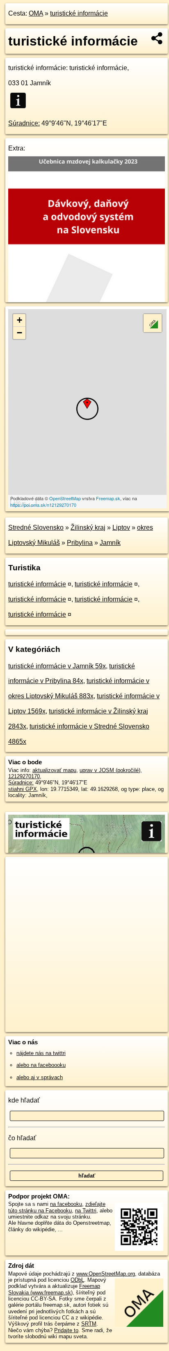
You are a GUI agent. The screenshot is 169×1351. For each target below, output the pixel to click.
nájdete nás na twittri (41, 1053)
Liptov (121, 527)
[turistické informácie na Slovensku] (20, 100)
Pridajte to (66, 1330)
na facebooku (66, 1204)
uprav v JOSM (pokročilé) (110, 770)
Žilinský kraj (88, 527)
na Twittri (85, 1210)
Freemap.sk (108, 498)
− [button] (19, 333)
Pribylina (80, 542)
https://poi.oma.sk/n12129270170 (43, 504)
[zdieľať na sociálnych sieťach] (157, 38)
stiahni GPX (22, 789)
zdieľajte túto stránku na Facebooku (56, 1207)
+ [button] (19, 320)
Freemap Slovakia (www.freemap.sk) (54, 1289)
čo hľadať (22, 1138)
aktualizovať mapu (54, 770)
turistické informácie (79, 13)
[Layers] (153, 323)
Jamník (110, 542)
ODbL (77, 1280)
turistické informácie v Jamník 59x (57, 666)
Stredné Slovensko (36, 527)
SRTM (88, 1324)
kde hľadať (24, 1100)
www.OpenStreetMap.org (105, 1274)
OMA (36, 13)
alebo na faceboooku (41, 1065)
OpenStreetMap (65, 498)
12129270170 (24, 776)
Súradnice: (24, 123)
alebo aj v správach (39, 1077)
